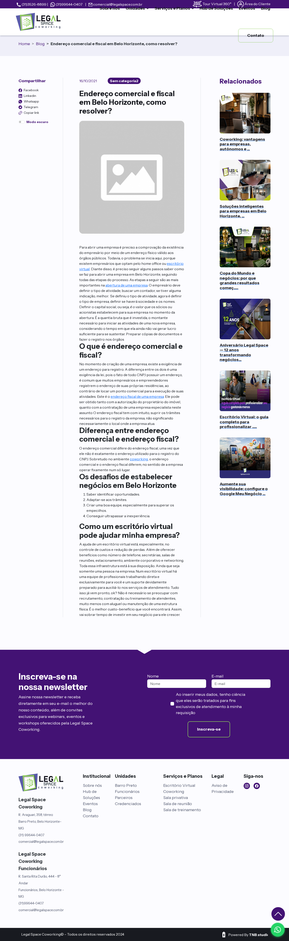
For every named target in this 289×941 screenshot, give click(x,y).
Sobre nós (92, 785)
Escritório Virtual (179, 785)
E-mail (218, 676)
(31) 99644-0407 (31, 835)
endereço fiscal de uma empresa (137, 396)
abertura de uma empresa (126, 285)
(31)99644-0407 (31, 903)
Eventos (90, 803)
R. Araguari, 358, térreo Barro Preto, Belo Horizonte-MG (40, 821)
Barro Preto (126, 785)
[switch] (22, 121)
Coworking (173, 791)
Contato (90, 815)
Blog (87, 809)
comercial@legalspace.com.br (41, 841)
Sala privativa (175, 797)
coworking (139, 459)
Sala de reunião (177, 803)
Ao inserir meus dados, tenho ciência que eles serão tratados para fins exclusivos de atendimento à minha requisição (210, 703)
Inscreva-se (209, 729)
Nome (153, 676)
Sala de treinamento (182, 809)
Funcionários (127, 791)
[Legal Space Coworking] (37, 22)
